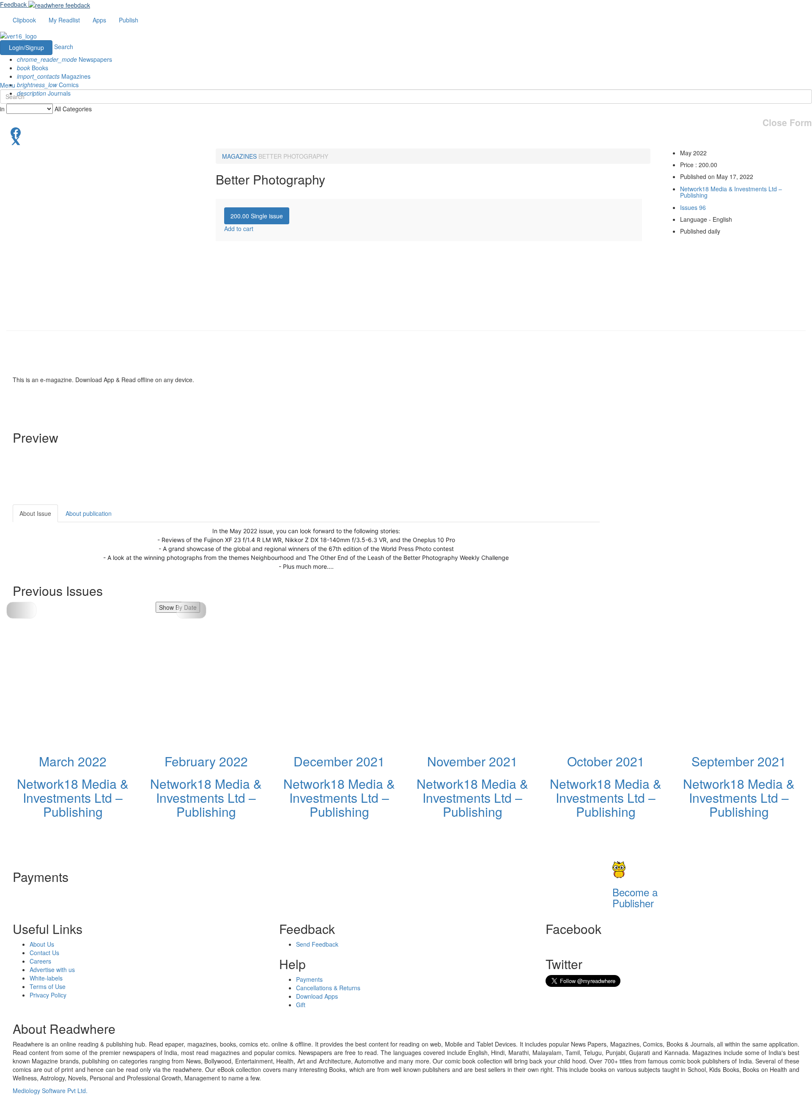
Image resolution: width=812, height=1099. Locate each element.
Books (32, 67)
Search (63, 46)
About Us (42, 944)
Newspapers (64, 59)
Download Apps (317, 996)
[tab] (256, 215)
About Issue (35, 513)
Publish (128, 20)
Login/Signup (26, 47)
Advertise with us (52, 969)
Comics (48, 84)
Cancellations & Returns (328, 987)
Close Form (787, 122)
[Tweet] (406, 140)
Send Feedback (317, 944)
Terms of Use (48, 986)
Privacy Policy (48, 995)
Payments (309, 979)
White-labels (46, 978)
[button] (191, 610)
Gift (300, 1004)
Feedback (13, 4)
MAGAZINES (239, 156)
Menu (7, 85)
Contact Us (44, 952)
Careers (40, 961)
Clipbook (24, 20)
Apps (99, 20)
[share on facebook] (406, 131)
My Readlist (64, 20)
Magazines (54, 76)
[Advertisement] (675, 557)
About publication (89, 513)
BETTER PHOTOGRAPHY (293, 156)
